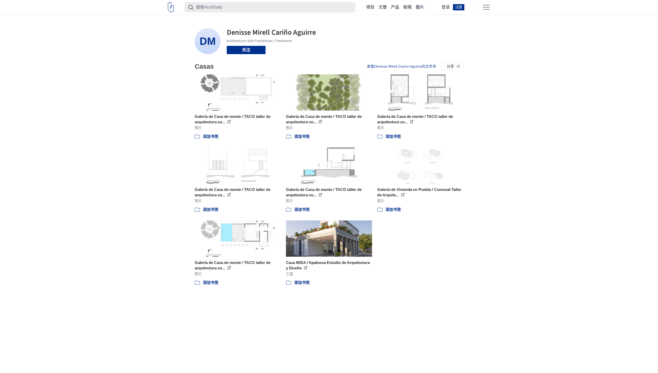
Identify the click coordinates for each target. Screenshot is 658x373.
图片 (420, 7)
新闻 (407, 7)
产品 (395, 7)
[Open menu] (486, 7)
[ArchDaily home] (171, 7)
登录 (446, 7)
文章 (383, 7)
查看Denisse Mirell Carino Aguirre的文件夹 (401, 66)
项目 (370, 7)
